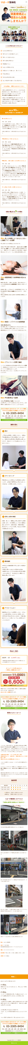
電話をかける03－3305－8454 (14, 1043)
